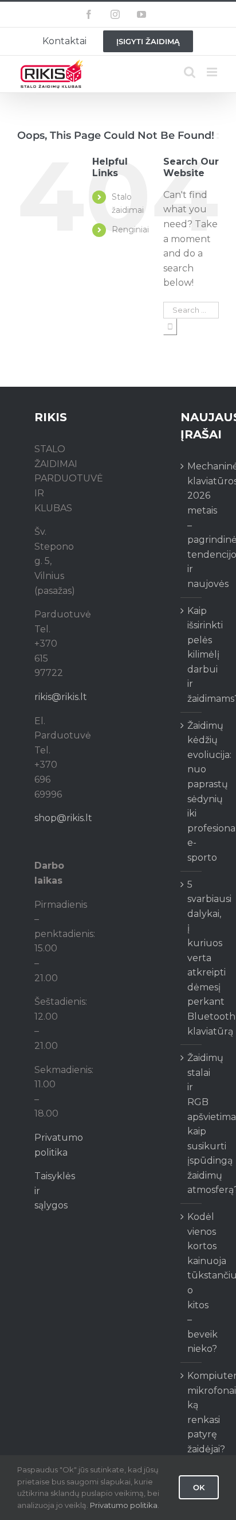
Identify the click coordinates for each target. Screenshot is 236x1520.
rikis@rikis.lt (60, 696)
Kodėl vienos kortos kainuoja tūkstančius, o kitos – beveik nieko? (191, 1282)
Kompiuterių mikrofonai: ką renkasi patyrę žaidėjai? (191, 1412)
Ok (198, 1487)
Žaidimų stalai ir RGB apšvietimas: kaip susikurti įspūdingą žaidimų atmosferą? (191, 1123)
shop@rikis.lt (63, 818)
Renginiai (130, 229)
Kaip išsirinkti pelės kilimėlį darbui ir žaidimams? (191, 655)
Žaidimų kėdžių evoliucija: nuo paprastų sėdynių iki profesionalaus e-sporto (191, 791)
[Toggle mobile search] (189, 72)
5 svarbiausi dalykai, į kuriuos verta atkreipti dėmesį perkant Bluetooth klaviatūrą (191, 958)
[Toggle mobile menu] (213, 72)
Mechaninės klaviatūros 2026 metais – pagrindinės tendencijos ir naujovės (191, 525)
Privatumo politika (124, 1505)
